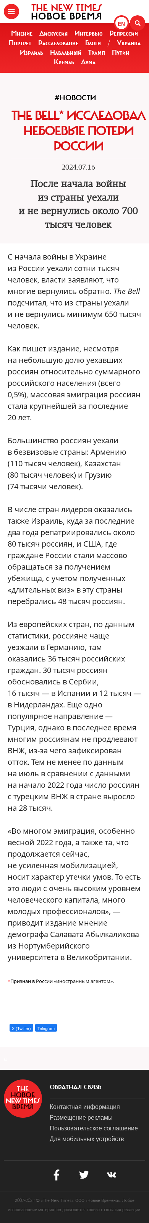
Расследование (58, 43)
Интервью (88, 33)
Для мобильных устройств (87, 1138)
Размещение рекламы (81, 1117)
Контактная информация (85, 1106)
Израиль (31, 52)
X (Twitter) (21, 1028)
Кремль (64, 62)
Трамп (96, 52)
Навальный (65, 52)
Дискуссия (53, 33)
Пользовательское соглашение (94, 1127)
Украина (129, 43)
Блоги (93, 43)
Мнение (21, 33)
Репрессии (124, 33)
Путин (120, 52)
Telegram (46, 1028)
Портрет (20, 43)
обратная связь (75, 1087)
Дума (88, 62)
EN (121, 24)
